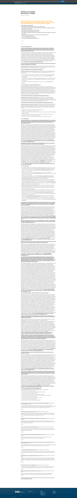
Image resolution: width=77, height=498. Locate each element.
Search (61, 3)
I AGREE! (62, 1)
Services (45, 2)
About (35, 2)
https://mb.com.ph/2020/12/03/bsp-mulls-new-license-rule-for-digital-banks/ (37, 469)
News (50, 2)
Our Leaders (40, 2)
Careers (53, 2)
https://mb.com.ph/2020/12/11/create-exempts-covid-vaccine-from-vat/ (36, 416)
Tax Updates (27, 15)
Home (32, 2)
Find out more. (57, 1)
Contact (58, 2)
